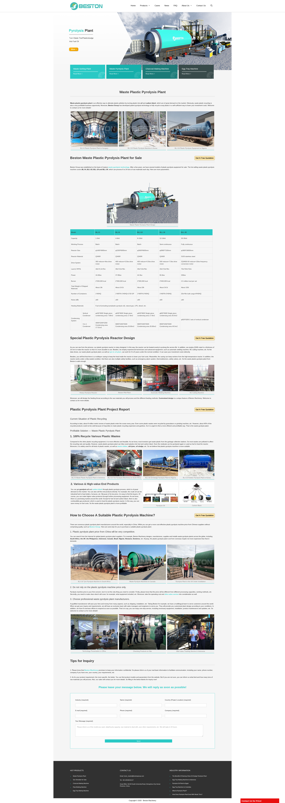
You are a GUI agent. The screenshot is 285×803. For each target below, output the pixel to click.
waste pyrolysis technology (118, 167)
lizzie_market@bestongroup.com (134, 776)
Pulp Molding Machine (80, 787)
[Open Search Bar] (211, 5)
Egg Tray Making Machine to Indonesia (184, 780)
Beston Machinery (91, 670)
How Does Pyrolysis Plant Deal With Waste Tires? (187, 794)
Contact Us (201, 6)
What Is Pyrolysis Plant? (179, 791)
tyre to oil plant (115, 352)
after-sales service (172, 594)
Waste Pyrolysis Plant (79, 776)
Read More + (77, 74)
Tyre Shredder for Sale (80, 780)
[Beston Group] (86, 6)
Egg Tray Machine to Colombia (181, 787)
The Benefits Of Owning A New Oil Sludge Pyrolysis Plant (189, 776)
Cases (157, 6)
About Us (185, 6)
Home (133, 6)
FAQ (175, 6)
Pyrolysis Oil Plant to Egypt (180, 783)
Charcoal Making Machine (81, 783)
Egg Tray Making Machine (81, 791)
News (166, 6)
